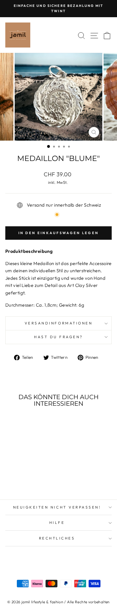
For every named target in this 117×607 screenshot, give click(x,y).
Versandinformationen (59, 323)
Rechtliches (57, 538)
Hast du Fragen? (58, 336)
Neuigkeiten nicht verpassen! (57, 507)
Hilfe (57, 522)
